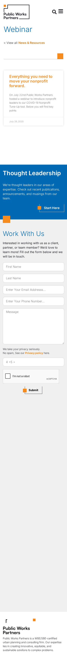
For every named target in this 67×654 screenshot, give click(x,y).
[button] (54, 12)
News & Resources (31, 43)
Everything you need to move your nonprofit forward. (30, 81)
